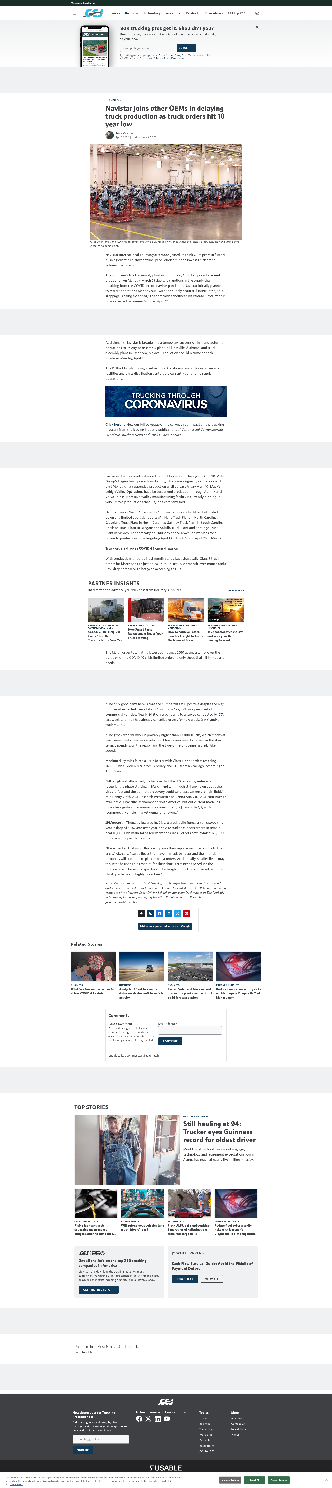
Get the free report (98, 1290)
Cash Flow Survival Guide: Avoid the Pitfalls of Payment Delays (212, 1266)
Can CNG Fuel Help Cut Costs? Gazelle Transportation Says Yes (105, 636)
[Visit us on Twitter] (148, 1418)
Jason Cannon (124, 133)
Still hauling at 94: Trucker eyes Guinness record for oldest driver (219, 1132)
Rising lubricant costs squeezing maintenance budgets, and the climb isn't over (93, 1230)
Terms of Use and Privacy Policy (173, 55)
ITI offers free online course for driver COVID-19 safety (93, 991)
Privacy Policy (153, 58)
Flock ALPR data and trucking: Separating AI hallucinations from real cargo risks (189, 1230)
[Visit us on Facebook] (139, 1418)
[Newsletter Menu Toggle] (257, 13)
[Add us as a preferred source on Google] (150, 913)
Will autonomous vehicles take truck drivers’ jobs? (142, 1228)
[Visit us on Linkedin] (158, 1418)
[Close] (326, 1480)
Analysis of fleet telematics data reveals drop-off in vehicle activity (141, 993)
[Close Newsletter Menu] (257, 27)
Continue (170, 1041)
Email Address (168, 1023)
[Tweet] (177, 913)
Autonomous (130, 1221)
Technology (176, 1221)
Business (113, 100)
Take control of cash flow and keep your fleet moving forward (225, 636)
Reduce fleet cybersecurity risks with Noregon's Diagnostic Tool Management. (238, 993)
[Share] (159, 913)
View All (211, 1279)
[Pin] (186, 913)
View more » (236, 590)
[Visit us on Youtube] (167, 1418)
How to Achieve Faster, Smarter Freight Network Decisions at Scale (186, 636)
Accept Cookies (279, 1479)
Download (185, 1279)
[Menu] (75, 13)
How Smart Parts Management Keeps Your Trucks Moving (145, 634)
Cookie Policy (16, 1484)
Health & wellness (196, 1116)
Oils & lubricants (86, 1221)
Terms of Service (171, 58)
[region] (166, 1480)
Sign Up (83, 1450)
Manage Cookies (230, 1479)
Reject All (255, 1479)
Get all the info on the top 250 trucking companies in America (113, 1263)
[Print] (141, 913)
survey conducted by (205, 714)
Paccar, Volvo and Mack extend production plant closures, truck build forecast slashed (190, 993)
